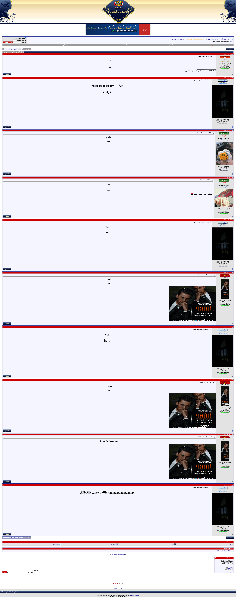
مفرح (232, 550)
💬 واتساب (115, 31)
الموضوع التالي (114, 554)
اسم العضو (24, 40)
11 (6, 49)
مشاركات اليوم (66, 45)
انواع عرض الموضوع (9, 52)
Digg (230, 544)
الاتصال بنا (16, 591)
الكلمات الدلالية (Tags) (228, 548)
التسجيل (171, 45)
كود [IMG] (230, 568)
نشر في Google (112, 544)
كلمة (218, 550)
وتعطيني (221, 550)
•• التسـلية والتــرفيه (177, 39)
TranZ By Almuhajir (134, 595)
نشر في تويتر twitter (54, 544)
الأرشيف (6, 591)
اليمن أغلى (10, 591)
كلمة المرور (24, 42)
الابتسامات (231, 567)
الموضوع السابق (121, 554)
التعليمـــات (124, 45)
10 (8, 49)
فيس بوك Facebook (169, 544)
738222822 (122, 31)
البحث (18, 45)
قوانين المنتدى (230, 571)
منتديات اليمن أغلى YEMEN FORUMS (219, 39)
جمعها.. (225, 550)
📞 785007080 (131, 31)
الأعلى (2, 591)
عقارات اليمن (118, 588)
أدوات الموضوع (19, 52)
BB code (230, 565)
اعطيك (228, 550)
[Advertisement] (191, 579)
